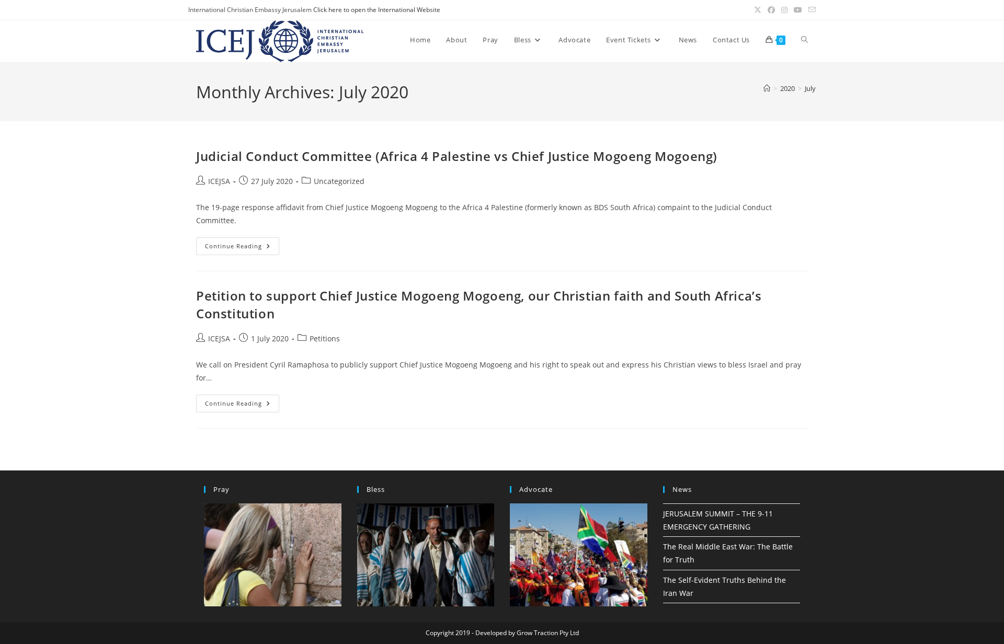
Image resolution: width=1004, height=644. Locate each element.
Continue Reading (242, 248)
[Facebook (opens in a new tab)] (771, 10)
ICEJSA (219, 181)
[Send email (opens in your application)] (810, 10)
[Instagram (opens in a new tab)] (784, 10)
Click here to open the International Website (376, 9)
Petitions (325, 338)
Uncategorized (339, 181)
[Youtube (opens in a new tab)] (798, 10)
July (810, 88)
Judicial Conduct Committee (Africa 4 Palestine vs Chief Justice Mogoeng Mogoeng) (456, 156)
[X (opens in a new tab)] (758, 10)
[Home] (766, 88)
